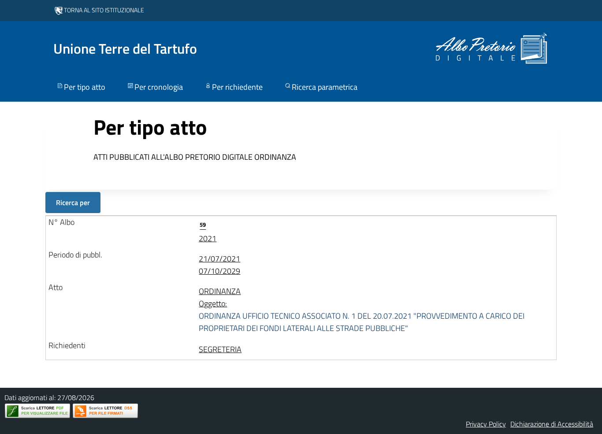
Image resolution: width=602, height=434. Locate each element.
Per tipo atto (84, 87)
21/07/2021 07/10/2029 (219, 265)
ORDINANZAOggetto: (361, 309)
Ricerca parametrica (324, 87)
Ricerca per (73, 202)
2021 (207, 232)
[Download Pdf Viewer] (37, 411)
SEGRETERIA (220, 349)
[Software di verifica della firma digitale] (105, 411)
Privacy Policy (486, 424)
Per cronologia (158, 87)
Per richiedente (237, 87)
